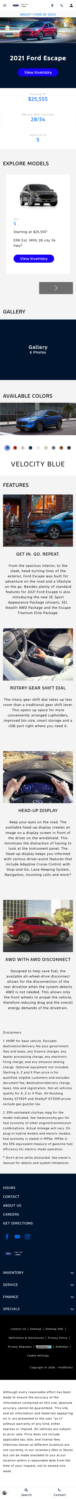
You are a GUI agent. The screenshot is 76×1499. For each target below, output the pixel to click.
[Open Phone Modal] (61, 5)
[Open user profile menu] (71, 5)
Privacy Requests (20, 1346)
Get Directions (18, 1223)
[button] (56, 288)
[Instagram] (27, 1237)
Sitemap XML (54, 1329)
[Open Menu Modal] (5, 5)
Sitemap (35, 1329)
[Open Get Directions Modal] (52, 5)
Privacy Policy (57, 1338)
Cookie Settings (38, 1355)
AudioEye (62, 1346)
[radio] (7, 448)
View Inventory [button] (38, 72)
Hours (9, 1188)
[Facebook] (7, 1237)
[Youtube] (17, 1237)
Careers (11, 1214)
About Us (12, 1205)
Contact (11, 1196)
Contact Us (18, 1329)
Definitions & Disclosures (26, 1338)
